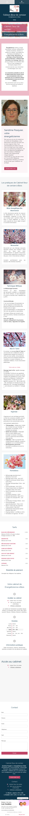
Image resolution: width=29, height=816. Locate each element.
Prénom (3, 718)
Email (2, 723)
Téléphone (4, 729)
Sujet (2, 735)
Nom (2, 712)
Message (3, 740)
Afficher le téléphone (15, 606)
